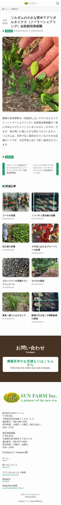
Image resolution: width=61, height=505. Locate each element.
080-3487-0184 (20, 421)
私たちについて (9, 466)
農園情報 (9, 31)
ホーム (5, 459)
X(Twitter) (6, 452)
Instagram (20, 452)
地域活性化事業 (12, 486)
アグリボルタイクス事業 (14, 472)
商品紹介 (6, 480)
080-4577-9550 (20, 441)
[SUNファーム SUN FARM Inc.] (30, 3)
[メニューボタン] (57, 3)
